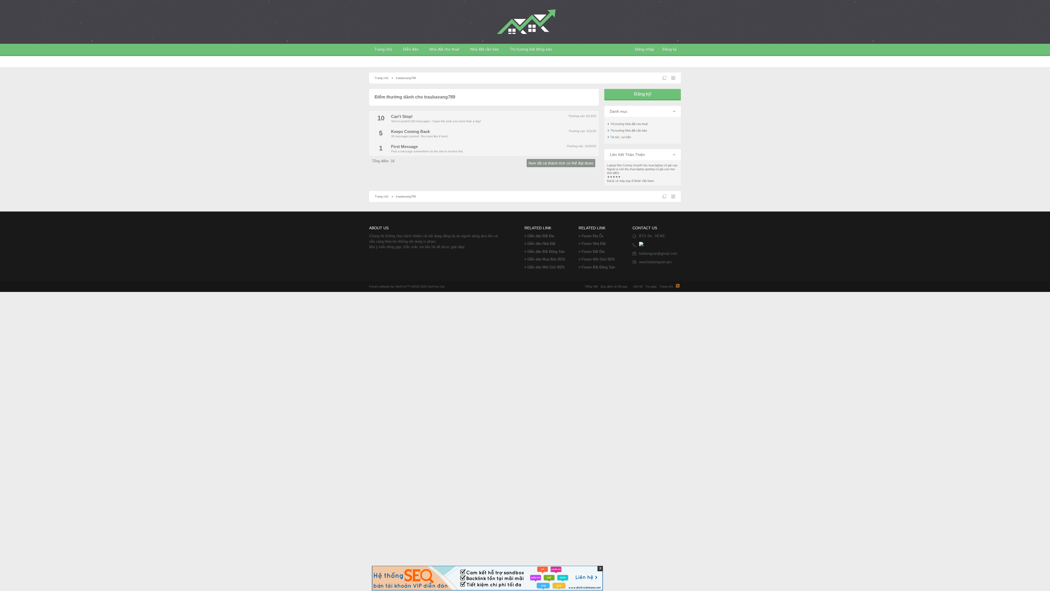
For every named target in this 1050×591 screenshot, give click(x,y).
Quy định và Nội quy (614, 286)
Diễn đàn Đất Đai (540, 236)
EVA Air (636, 180)
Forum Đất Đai (593, 252)
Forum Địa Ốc (593, 236)
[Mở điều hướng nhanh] (664, 78)
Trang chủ (383, 49)
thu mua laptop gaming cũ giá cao (647, 169)
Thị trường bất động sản (531, 49)
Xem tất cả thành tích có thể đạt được (561, 163)
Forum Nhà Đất (594, 244)
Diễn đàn (411, 49)
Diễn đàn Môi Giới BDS (546, 267)
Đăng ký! (642, 94)
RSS (677, 286)
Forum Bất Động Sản (598, 267)
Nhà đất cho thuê (444, 49)
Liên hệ (638, 286)
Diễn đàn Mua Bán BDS (546, 259)
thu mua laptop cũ (655, 165)
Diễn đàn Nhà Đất (541, 244)
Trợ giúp (651, 286)
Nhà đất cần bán (484, 49)
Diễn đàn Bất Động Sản (546, 252)
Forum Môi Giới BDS (598, 259)
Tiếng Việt (591, 286)
